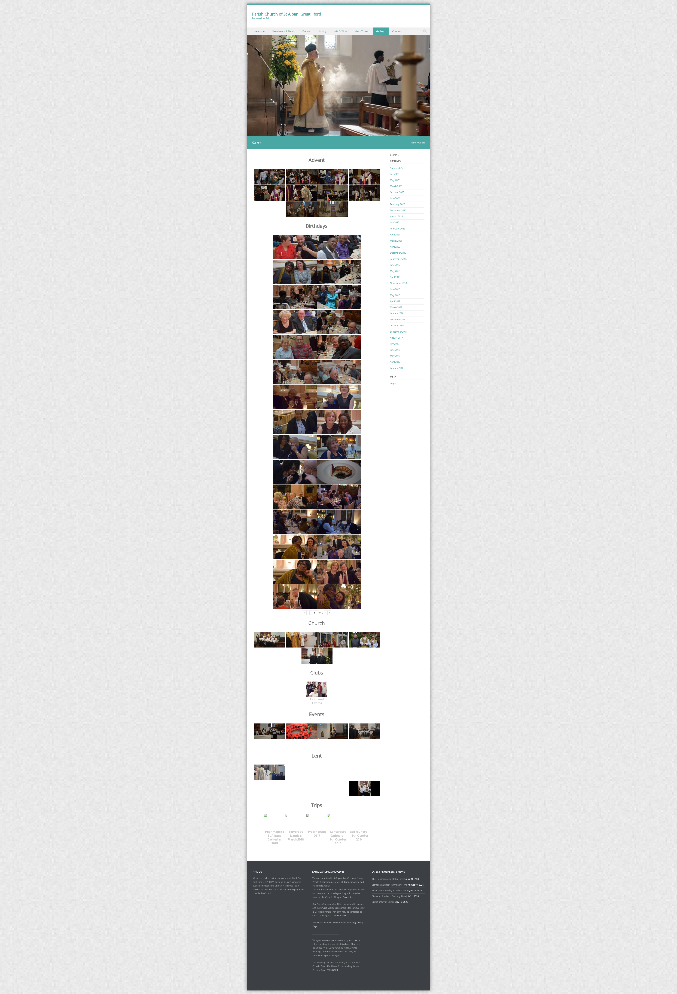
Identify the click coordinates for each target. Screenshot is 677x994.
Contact (396, 31)
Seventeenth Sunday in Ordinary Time (390, 890)
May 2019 (395, 271)
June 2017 (395, 349)
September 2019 (398, 258)
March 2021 (396, 240)
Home (413, 142)
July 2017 (394, 343)
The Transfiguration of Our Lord (387, 879)
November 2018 (398, 283)
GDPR (335, 970)
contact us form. (340, 915)
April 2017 (395, 361)
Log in (393, 383)
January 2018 (396, 313)
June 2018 (395, 289)
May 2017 (395, 355)
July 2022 (394, 222)
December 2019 (398, 252)
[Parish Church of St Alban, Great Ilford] (338, 134)
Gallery (380, 31)
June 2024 (395, 198)
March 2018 (396, 307)
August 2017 (396, 337)
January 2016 (396, 368)
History (322, 31)
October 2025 (397, 192)
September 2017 (398, 331)
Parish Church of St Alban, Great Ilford (286, 14)
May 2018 (395, 295)
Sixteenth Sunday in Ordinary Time (389, 896)
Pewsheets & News (283, 31)
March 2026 (396, 186)
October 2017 (397, 325)
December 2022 (398, 210)
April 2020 (395, 246)
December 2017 (398, 319)
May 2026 (395, 180)
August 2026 (396, 168)
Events (306, 31)
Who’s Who (340, 31)
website (349, 897)
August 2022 (396, 216)
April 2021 (395, 234)
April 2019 (395, 277)
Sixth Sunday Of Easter (383, 901)
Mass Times (361, 31)
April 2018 (395, 301)
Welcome (259, 31)
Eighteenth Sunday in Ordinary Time (389, 884)
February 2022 (397, 228)
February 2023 (397, 204)
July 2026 (394, 174)
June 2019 (395, 264)
